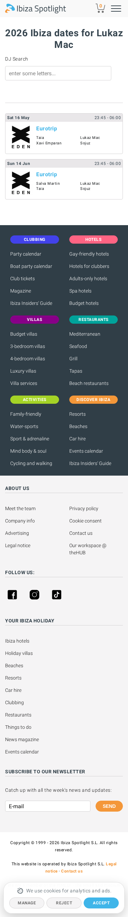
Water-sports (24, 426)
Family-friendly (25, 414)
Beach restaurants (89, 383)
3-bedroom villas (27, 346)
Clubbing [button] (34, 239)
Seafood (78, 346)
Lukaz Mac (90, 137)
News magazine (22, 739)
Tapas (75, 371)
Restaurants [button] (94, 319)
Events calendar (86, 451)
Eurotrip (46, 128)
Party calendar (25, 254)
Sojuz (85, 143)
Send (109, 806)
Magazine (20, 291)
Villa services (23, 383)
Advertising (17, 533)
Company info (20, 521)
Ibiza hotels (17, 641)
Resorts (77, 414)
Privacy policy (83, 508)
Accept (101, 903)
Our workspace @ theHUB (88, 549)
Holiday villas (19, 653)
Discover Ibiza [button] (93, 399)
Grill (73, 358)
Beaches (78, 426)
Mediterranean (84, 334)
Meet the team (20, 508)
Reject (64, 903)
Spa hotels (80, 291)
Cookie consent (85, 521)
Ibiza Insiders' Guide (31, 303)
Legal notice (17, 545)
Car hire (77, 438)
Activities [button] (34, 399)
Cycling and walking (31, 463)
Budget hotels (84, 303)
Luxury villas (23, 371)
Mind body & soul (28, 451)
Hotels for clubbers (89, 266)
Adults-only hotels (88, 278)
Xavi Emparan (48, 143)
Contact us (81, 533)
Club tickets (22, 278)
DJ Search (16, 59)
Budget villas (23, 334)
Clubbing (14, 702)
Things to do (18, 727)
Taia (40, 137)
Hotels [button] (93, 239)
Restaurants (18, 715)
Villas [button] (34, 319)
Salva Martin (48, 183)
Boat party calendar (31, 266)
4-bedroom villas (27, 358)
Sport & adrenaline (29, 438)
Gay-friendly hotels (89, 254)
